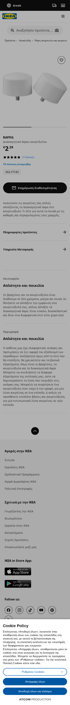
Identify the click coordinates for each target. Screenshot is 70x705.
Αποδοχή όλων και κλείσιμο (35, 691)
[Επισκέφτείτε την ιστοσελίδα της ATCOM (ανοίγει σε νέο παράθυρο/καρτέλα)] (35, 699)
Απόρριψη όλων (35, 681)
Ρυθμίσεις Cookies (33, 671)
